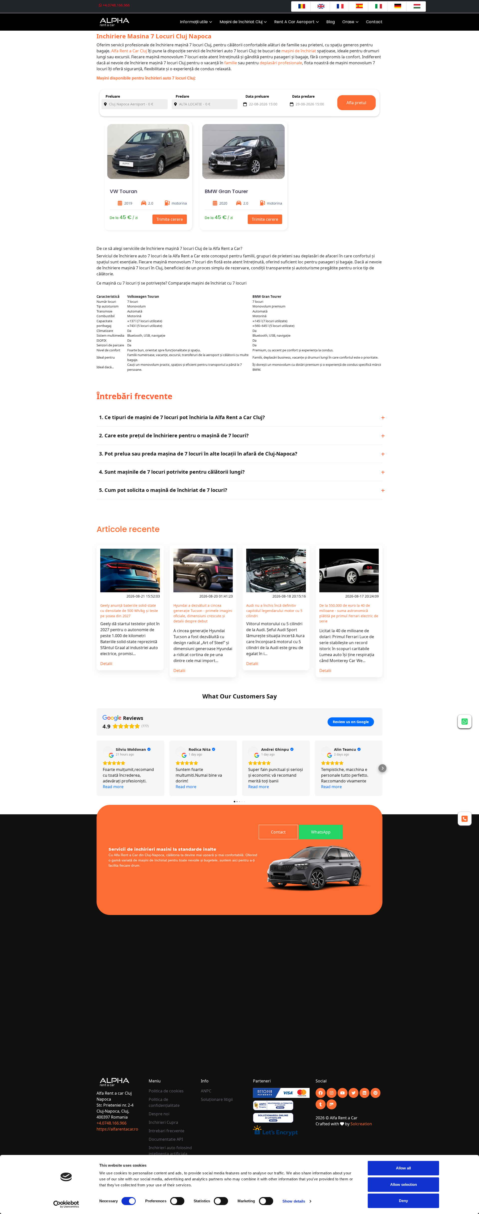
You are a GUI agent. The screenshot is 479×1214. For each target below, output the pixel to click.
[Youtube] (332, 1093)
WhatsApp (321, 832)
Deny (403, 1201)
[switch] (177, 1201)
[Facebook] (321, 1093)
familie (230, 63)
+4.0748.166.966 (116, 5)
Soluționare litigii (217, 1099)
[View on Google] (108, 752)
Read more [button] (113, 786)
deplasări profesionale (281, 63)
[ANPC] (273, 1105)
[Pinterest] (375, 1093)
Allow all (403, 1168)
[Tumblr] (321, 1104)
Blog (330, 22)
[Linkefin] (364, 1093)
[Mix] (332, 1104)
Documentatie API (166, 1139)
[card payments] (281, 1092)
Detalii (106, 663)
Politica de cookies (166, 1091)
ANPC (206, 1091)
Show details (293, 1201)
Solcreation (361, 1124)
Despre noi (159, 1114)
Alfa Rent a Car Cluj (129, 51)
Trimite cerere (169, 219)
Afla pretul (356, 102)
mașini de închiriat (298, 51)
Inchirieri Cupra (163, 1122)
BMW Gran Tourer (226, 191)
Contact (374, 22)
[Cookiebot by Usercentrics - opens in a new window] (66, 1204)
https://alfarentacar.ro (117, 1129)
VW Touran (123, 191)
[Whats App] (465, 721)
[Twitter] (354, 1093)
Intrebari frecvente (166, 1131)
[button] (97, 768)
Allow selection (403, 1184)
